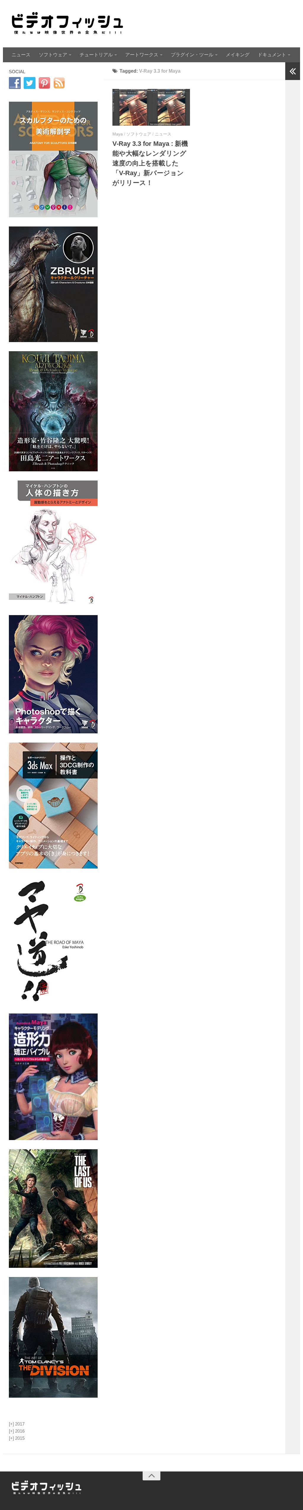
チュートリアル (96, 54)
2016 (17, 1431)
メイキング (237, 54)
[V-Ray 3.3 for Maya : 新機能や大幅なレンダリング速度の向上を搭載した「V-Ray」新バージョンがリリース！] (151, 107)
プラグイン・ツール (192, 54)
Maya (117, 134)
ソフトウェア (53, 54)
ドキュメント (272, 54)
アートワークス (141, 54)
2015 (17, 1438)
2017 (17, 1423)
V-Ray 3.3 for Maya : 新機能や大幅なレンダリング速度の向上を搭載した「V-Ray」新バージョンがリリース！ (150, 163)
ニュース (21, 54)
